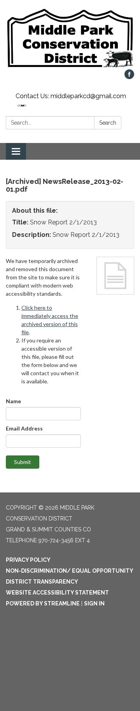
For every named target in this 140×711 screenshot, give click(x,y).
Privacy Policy (28, 560)
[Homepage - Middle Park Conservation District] (70, 38)
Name (13, 401)
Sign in (94, 603)
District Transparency (42, 582)
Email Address (24, 428)
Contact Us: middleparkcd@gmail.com (71, 96)
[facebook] (129, 77)
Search (107, 123)
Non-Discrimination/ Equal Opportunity (69, 571)
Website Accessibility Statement (57, 592)
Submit (22, 462)
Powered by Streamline (43, 603)
